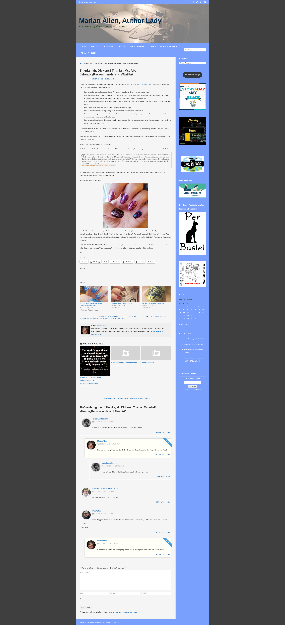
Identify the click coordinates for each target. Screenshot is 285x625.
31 (195, 319)
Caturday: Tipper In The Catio (194, 339)
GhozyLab (117, 622)
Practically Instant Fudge (139, 398)
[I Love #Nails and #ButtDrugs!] (125, 294)
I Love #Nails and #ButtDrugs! (121, 303)
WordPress (102, 622)
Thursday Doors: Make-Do (193, 344)
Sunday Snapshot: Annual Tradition (116, 398)
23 (191, 316)
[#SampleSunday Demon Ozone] (125, 359)
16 (191, 312)
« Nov (181, 324)
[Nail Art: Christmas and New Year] (156, 294)
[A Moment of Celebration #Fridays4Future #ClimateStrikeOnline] (95, 361)
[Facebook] (193, 2)
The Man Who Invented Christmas (112, 319)
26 (203, 316)
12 (203, 309)
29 (188, 319)
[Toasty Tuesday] (156, 359)
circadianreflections (100, 419)
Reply (168, 432)
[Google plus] (201, 2)
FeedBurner (197, 389)
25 (199, 316)
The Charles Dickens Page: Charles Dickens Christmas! (98, 165)
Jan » (187, 324)
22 (188, 316)
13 (180, 312)
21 (184, 316)
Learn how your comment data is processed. (123, 612)
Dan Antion (96, 511)
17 (195, 312)
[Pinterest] (205, 2)
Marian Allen (110, 79)
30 (191, 319)
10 (195, 309)
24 (195, 316)
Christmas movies (156, 316)
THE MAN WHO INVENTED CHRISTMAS (137, 84)
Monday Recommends (107, 316)
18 (199, 312)
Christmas (145, 316)
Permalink (160, 432)
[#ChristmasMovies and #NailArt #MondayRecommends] (94, 294)
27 (180, 319)
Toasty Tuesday (147, 363)
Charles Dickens (134, 316)
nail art (96, 319)
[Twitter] (197, 2)
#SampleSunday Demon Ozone (124, 363)
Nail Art (118, 316)
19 (203, 312)
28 (184, 319)
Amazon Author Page (192, 75)
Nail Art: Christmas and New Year (153, 303)
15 (188, 312)
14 (184, 312)
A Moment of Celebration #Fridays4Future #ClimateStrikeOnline (90, 380)
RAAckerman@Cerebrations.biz (105, 488)
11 (199, 309)
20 (180, 316)
